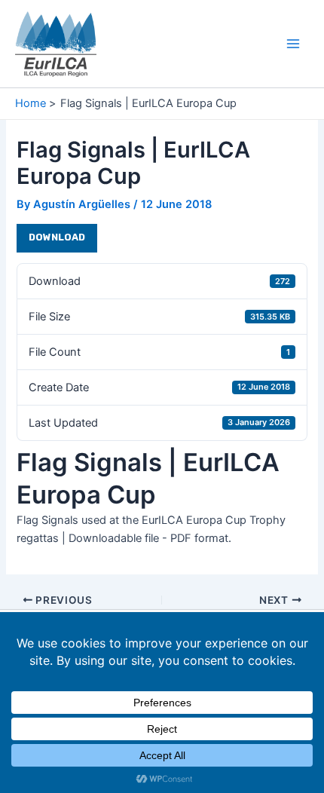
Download (57, 237)
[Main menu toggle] (293, 44)
